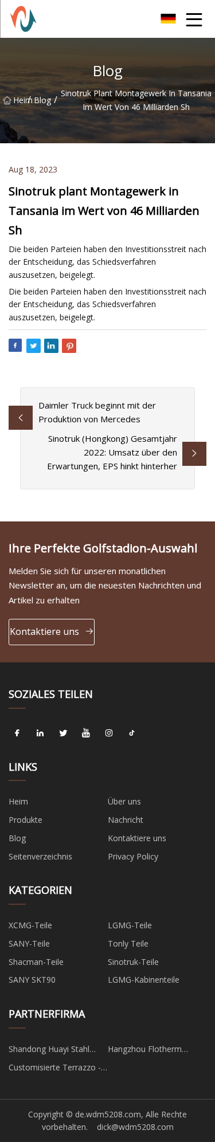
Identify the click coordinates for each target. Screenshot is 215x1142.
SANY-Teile (29, 943)
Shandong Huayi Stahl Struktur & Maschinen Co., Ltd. (57, 1050)
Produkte (25, 819)
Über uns (124, 801)
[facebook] (17, 733)
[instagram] (109, 733)
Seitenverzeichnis (40, 856)
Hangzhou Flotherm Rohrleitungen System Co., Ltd (157, 1050)
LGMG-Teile (130, 925)
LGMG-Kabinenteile (143, 979)
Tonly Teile (128, 943)
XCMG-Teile (30, 925)
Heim (20, 100)
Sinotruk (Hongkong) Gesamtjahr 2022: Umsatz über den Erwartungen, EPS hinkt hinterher (112, 452)
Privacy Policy (133, 856)
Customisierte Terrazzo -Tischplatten (55, 1069)
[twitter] (63, 733)
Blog (42, 100)
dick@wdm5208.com (135, 1126)
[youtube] (86, 733)
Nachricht (125, 819)
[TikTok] (131, 733)
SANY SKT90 (32, 979)
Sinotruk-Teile (133, 961)
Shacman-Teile (36, 961)
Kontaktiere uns (44, 631)
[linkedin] (40, 733)
